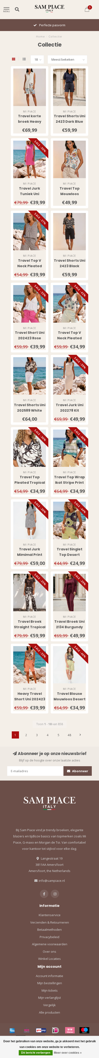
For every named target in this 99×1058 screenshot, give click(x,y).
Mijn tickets (50, 990)
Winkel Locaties (49, 959)
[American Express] (12, 1030)
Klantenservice (50, 915)
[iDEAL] (56, 1030)
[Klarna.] (70, 1030)
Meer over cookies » (68, 1052)
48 (69, 735)
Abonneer (79, 771)
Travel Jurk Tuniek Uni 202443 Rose (29, 194)
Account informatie (49, 976)
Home (40, 36)
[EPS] (27, 1030)
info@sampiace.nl (52, 880)
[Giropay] (41, 1030)
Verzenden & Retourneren (49, 922)
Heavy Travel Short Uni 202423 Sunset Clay (29, 699)
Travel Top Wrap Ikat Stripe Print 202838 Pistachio (69, 482)
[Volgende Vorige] (80, 735)
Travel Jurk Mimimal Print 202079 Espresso (29, 555)
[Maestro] (84, 1030)
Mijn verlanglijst (49, 997)
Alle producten (49, 1012)
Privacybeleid (49, 937)
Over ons (49, 951)
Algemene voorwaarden (49, 944)
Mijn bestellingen (49, 983)
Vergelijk (49, 1005)
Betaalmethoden (49, 929)
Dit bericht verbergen (35, 1052)
